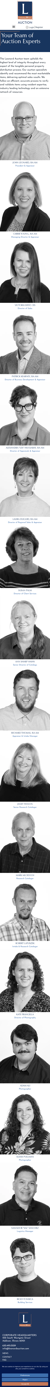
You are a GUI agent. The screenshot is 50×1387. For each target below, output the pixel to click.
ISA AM (33, 162)
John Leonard (21, 162)
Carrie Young (21, 233)
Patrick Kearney (21, 376)
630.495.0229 (9, 1346)
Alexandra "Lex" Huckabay (21, 447)
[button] (14, 27)
